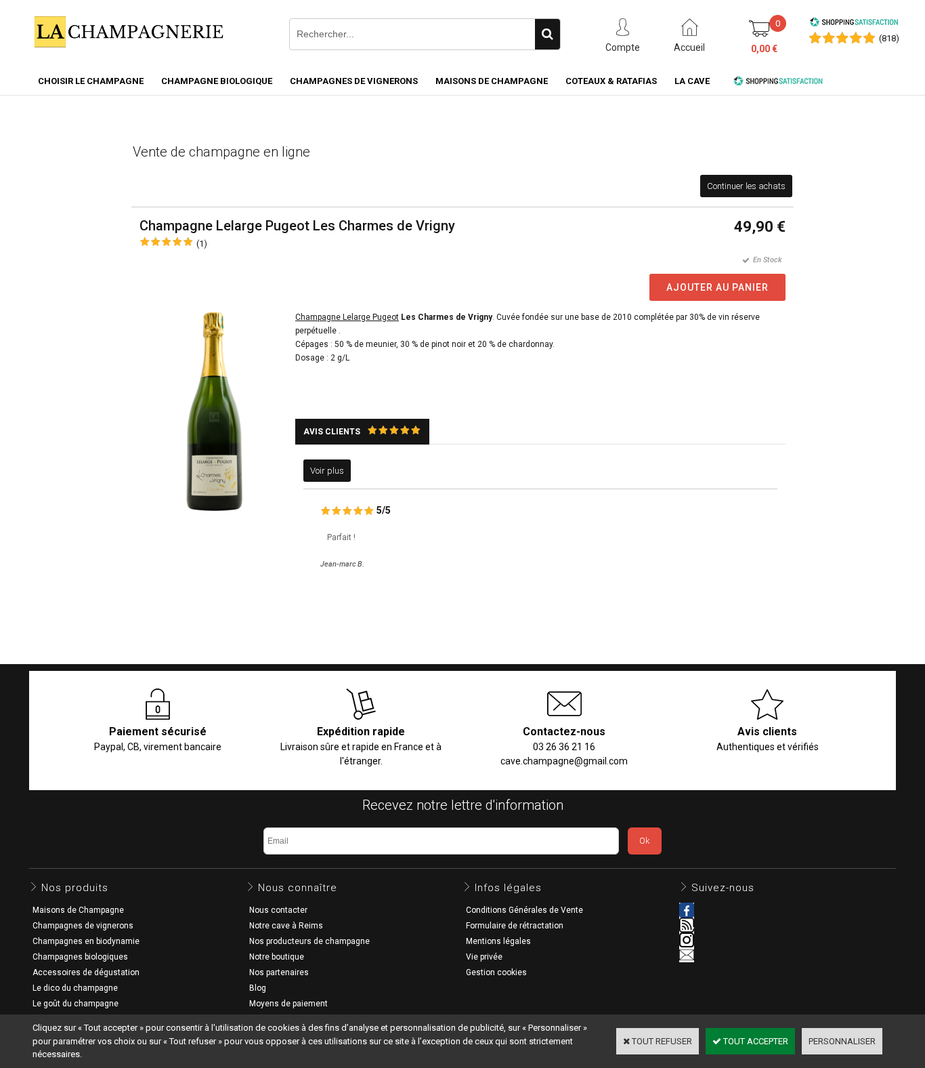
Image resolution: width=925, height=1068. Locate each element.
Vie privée (484, 957)
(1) (201, 244)
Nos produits (74, 888)
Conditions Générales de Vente (524, 910)
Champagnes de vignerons (354, 81)
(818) (889, 38)
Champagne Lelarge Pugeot (347, 317)
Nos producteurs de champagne (309, 941)
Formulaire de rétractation (514, 925)
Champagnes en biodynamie (86, 941)
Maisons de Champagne (491, 81)
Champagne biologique (216, 81)
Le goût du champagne (76, 1003)
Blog (257, 988)
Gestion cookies (496, 972)
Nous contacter (278, 910)
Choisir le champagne (91, 81)
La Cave (692, 81)
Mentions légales (498, 941)
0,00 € (764, 48)
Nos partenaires (279, 972)
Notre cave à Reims (286, 925)
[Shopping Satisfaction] (854, 24)
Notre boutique (276, 957)
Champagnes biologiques (80, 957)
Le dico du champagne (75, 988)
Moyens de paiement (288, 1003)
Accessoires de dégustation (86, 972)
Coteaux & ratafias (611, 81)
